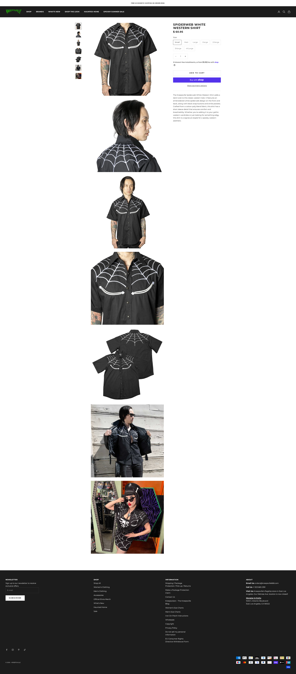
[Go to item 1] (78, 26)
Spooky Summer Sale (113, 12)
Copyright (169, 624)
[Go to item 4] (78, 51)
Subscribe (15, 598)
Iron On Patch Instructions (176, 616)
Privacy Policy (171, 628)
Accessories (98, 595)
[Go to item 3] (78, 42)
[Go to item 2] (78, 34)
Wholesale (169, 620)
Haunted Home (91, 12)
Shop (28, 12)
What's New (54, 12)
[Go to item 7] (78, 76)
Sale (95, 611)
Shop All (97, 583)
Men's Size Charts (172, 612)
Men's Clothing (100, 591)
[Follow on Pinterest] (19, 650)
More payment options (197, 85)
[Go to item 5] (78, 59)
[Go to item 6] (78, 67)
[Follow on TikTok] (25, 650)
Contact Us (170, 597)
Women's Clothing (102, 587)
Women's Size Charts (174, 608)
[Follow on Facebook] (7, 650)
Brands (40, 12)
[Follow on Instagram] (13, 650)
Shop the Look (72, 12)
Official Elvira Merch (102, 599)
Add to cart (197, 73)
